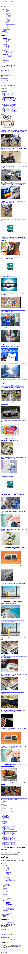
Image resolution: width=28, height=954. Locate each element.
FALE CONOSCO (5, 80)
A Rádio (5, 38)
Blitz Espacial (9, 47)
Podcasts (5, 31)
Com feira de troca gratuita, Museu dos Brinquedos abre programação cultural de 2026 (13, 475)
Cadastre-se (5, 32)
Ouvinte (5, 50)
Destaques (8, 13)
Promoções (5, 54)
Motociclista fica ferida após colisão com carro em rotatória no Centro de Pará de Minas (13, 183)
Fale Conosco (6, 60)
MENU (2, 114)
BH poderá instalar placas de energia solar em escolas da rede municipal (13, 548)
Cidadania (8, 20)
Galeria (7, 49)
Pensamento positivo (10, 24)
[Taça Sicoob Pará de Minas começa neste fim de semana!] (10, 325)
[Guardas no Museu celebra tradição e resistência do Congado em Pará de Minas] (11, 146)
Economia (8, 22)
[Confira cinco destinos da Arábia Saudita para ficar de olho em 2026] (10, 635)
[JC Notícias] (4, 91)
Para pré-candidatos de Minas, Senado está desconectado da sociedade (13, 710)
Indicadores (8, 27)
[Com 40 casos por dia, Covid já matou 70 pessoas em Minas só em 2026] (10, 509)
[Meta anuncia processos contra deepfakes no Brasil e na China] (9, 360)
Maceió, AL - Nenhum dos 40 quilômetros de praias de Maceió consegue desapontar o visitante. (12, 620)
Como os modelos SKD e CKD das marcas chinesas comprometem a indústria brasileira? (13, 386)
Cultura (7, 17)
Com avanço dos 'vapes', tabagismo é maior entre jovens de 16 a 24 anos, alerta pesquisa (13, 493)
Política (7, 25)
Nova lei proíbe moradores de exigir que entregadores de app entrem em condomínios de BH (14, 258)
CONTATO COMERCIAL (7, 934)
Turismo (8, 21)
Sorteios (7, 26)
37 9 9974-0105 (4, 952)
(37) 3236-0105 (10, 922)
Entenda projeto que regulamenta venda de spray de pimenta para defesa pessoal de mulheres (13, 729)
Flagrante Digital (6, 29)
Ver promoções (9, 55)
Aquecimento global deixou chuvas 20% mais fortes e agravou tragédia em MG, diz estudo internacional (14, 798)
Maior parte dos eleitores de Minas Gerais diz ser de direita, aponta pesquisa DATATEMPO (13, 747)
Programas (8, 41)
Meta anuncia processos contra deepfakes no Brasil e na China (14, 363)
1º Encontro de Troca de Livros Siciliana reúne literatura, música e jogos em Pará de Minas (14, 130)
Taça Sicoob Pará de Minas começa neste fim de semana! (13, 327)
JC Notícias (5, 9)
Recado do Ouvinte (10, 52)
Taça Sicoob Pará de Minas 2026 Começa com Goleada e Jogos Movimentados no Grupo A (13, 310)
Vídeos (4, 30)
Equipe (7, 40)
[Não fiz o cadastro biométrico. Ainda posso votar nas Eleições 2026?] (11, 563)
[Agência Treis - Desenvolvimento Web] (16, 946)
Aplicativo (5, 817)
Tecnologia (8, 15)
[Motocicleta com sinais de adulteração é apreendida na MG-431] (6, 216)
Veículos (8, 16)
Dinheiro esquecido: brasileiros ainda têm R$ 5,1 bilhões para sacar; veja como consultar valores (14, 675)
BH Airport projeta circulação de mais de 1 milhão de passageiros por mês (12, 602)
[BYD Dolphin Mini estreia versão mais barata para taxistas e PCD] (10, 418)
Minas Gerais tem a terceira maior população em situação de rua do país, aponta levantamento (13, 584)
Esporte (7, 14)
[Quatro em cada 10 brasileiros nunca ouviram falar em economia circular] (9, 689)
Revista (7, 46)
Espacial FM (6, 816)
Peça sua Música (9, 51)
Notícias (8, 10)
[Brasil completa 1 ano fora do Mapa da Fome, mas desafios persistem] (9, 780)
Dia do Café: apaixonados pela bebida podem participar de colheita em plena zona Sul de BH (13, 458)
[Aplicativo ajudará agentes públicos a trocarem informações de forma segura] (10, 377)
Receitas (8, 45)
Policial (7, 11)
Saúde (7, 19)
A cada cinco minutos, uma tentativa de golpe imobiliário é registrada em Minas (13, 345)
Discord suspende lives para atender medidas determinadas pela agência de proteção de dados (13, 275)
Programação (6, 57)
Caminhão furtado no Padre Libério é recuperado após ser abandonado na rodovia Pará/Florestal (13, 202)
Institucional (8, 39)
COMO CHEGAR (5, 70)
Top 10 (7, 43)
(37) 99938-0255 (4, 77)
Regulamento (9, 56)
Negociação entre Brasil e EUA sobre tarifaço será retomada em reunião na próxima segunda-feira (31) (14, 238)
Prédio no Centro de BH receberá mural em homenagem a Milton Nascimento (13, 439)
